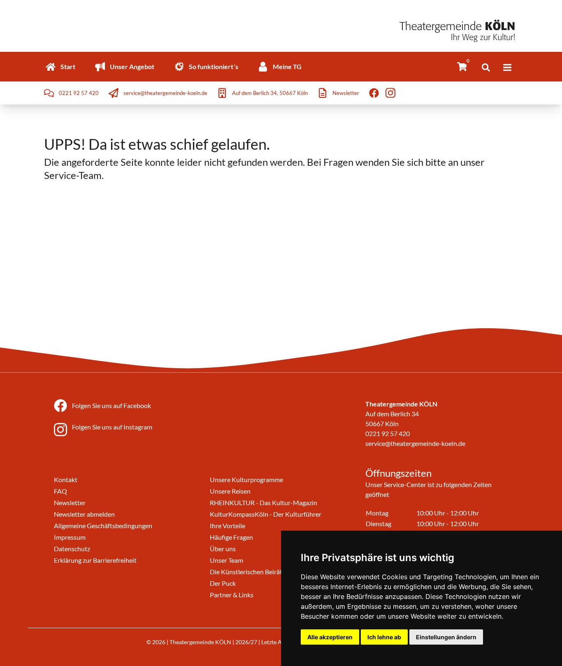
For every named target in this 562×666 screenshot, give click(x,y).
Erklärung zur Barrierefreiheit (95, 560)
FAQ (60, 491)
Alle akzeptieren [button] (330, 637)
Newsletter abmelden (84, 514)
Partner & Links (231, 595)
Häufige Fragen (231, 537)
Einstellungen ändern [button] (446, 637)
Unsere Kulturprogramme (246, 479)
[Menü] (507, 67)
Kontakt (65, 479)
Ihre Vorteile (227, 525)
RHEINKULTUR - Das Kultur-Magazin (263, 502)
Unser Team (226, 560)
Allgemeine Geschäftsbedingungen (103, 525)
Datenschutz (72, 548)
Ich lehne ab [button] (384, 637)
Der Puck (223, 583)
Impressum (70, 537)
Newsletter (70, 502)
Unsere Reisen (230, 491)
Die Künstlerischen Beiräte (248, 571)
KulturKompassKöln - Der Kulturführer (265, 514)
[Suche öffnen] (486, 67)
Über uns (223, 548)
